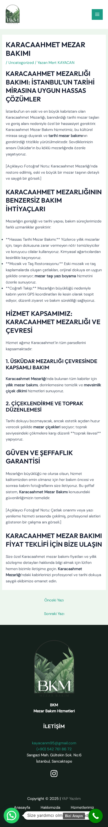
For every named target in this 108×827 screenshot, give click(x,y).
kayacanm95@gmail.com (54, 743)
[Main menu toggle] (97, 14)
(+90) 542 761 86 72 (54, 749)
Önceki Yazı (54, 600)
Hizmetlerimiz (82, 807)
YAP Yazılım (71, 798)
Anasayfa (22, 807)
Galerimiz (34, 813)
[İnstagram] (54, 773)
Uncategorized (21, 62)
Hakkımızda (50, 807)
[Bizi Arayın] (95, 816)
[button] (11, 815)
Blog (56, 813)
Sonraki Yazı (54, 613)
